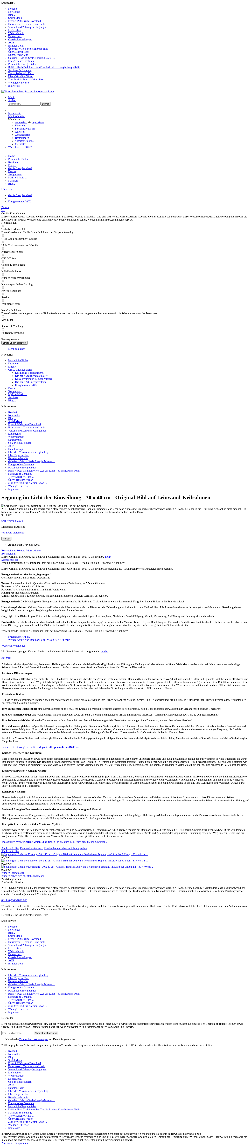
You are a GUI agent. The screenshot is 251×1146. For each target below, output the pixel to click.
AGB (11, 42)
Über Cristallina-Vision (20, 76)
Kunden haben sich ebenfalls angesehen (65, 848)
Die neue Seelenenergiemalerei (31, 375)
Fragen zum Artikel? (19, 636)
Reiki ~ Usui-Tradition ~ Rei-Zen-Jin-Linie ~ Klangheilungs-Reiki (44, 67)
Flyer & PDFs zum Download (24, 21)
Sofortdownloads (24, 140)
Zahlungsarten (22, 134)
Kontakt (12, 8)
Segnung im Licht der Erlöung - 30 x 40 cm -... (123, 854)
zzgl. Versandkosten (12, 520)
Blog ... (12, 14)
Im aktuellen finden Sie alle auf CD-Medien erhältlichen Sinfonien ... (55, 841)
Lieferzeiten (14, 30)
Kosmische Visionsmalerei (29, 372)
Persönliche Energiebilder (22, 64)
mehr (107, 556)
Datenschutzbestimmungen (33, 1039)
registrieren (38, 122)
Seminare (13, 397)
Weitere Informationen (29, 550)
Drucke (12, 388)
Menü (11, 97)
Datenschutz (15, 36)
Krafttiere (13, 363)
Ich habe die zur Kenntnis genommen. (40, 1039)
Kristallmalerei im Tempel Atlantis (33, 378)
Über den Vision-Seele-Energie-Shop (28, 48)
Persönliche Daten (25, 128)
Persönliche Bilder (18, 360)
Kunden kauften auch (31, 848)
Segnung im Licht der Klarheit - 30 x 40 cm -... (123, 860)
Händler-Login (16, 45)
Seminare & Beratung (20, 70)
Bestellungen (22, 137)
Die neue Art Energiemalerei (30, 382)
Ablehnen (7, 1143)
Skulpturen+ (15, 391)
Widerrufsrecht (16, 33)
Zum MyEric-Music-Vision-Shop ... (27, 79)
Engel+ (12, 366)
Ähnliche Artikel (10, 848)
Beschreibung (8, 550)
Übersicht (20, 125)
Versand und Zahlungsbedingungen (27, 27)
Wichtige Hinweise (18, 82)
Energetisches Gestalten (21, 61)
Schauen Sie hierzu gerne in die (40, 747)
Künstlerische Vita (18, 54)
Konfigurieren (20, 1143)
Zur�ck (6, 657)
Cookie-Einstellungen (20, 39)
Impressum (14, 85)
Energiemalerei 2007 (26, 385)
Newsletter (14, 11)
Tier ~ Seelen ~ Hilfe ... (21, 73)
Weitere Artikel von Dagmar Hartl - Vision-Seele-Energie (39, 639)
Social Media (15, 17)
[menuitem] (129, 8)
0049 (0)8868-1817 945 (14, 900)
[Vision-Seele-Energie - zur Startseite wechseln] (27, 91)
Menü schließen (16, 116)
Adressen (20, 131)
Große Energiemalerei (20, 369)
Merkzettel (20, 144)
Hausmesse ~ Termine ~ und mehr (26, 24)
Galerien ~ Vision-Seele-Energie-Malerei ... (31, 57)
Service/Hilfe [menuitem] (40, 44)
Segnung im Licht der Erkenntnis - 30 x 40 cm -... (127, 866)
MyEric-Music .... (17, 394)
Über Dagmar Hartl (18, 51)
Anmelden (21, 122)
